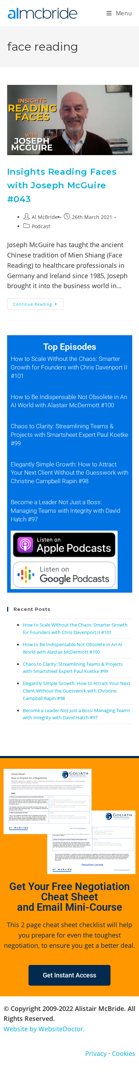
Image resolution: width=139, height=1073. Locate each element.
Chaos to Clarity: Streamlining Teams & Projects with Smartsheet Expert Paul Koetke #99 (69, 435)
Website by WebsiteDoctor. (44, 1029)
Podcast (41, 226)
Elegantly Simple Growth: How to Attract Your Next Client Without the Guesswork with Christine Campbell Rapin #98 (69, 473)
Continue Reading (38, 302)
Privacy (96, 1053)
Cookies (123, 1053)
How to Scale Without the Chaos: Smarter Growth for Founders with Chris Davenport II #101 (69, 367)
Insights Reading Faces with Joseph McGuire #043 (62, 185)
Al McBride (45, 217)
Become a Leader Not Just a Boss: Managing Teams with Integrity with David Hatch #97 (65, 511)
